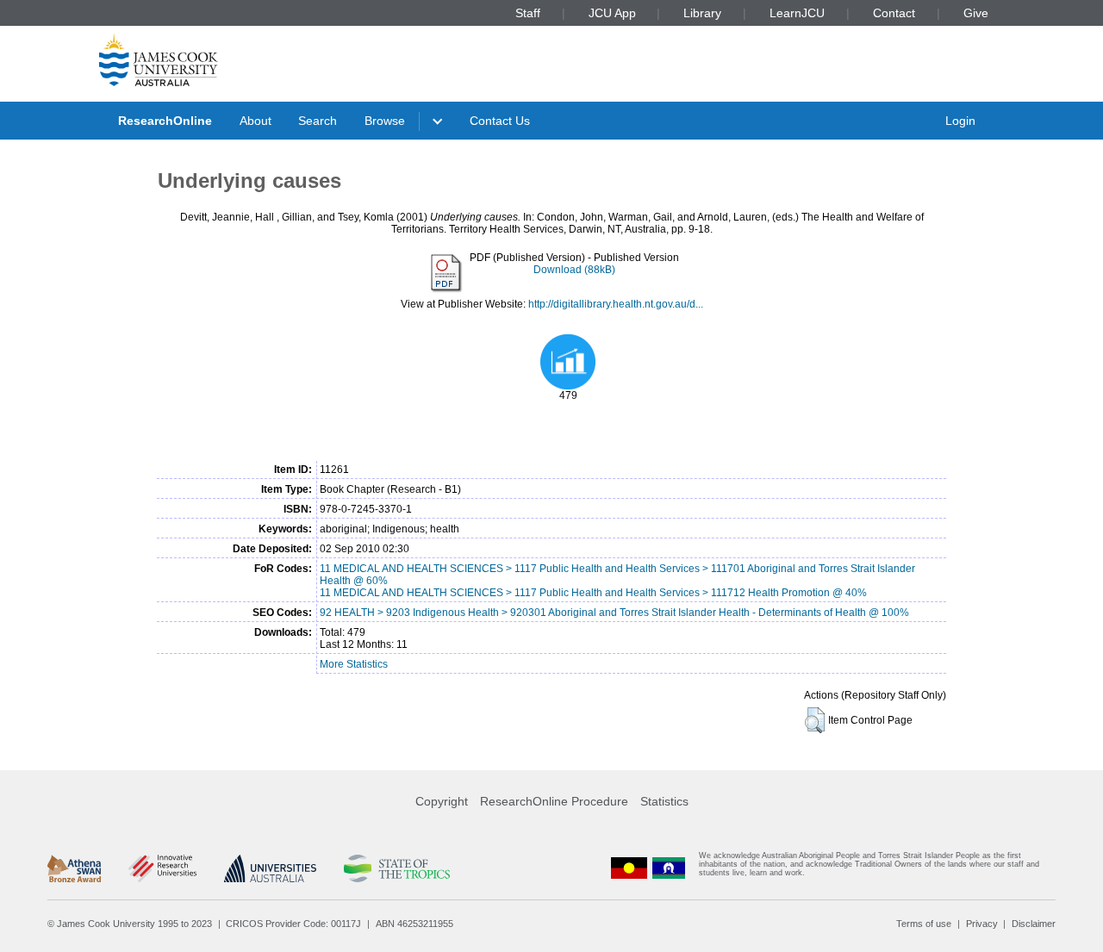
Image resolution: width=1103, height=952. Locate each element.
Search (317, 121)
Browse (385, 121)
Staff (527, 13)
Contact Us (500, 121)
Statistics (664, 801)
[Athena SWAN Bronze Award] (74, 868)
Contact (894, 13)
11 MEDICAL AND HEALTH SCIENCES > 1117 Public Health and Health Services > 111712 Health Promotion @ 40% (593, 593)
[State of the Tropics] (396, 868)
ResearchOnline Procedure (554, 801)
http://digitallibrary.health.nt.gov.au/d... (615, 304)
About (255, 121)
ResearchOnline (165, 121)
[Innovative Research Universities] (162, 868)
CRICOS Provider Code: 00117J (293, 923)
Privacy (982, 923)
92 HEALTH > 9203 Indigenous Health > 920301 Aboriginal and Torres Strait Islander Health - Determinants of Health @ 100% (614, 613)
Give (975, 13)
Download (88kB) (574, 270)
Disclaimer (1034, 923)
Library (702, 13)
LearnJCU (797, 13)
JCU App (612, 13)
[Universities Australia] (270, 868)
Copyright (441, 801)
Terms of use (923, 923)
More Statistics (354, 664)
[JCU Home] (158, 59)
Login (960, 121)
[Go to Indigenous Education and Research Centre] (629, 868)
